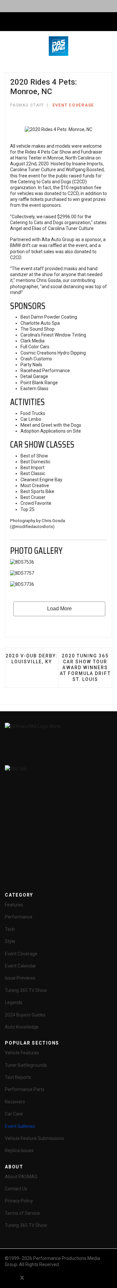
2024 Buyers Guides (25, 1014)
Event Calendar (20, 965)
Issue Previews (20, 978)
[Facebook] (10, 1277)
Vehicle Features (22, 1052)
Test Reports (18, 1077)
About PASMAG (21, 1176)
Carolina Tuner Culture (33, 169)
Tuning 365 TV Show (26, 990)
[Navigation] (7, 22)
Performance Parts (25, 1089)
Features (14, 904)
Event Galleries (20, 1126)
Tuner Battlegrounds (26, 1065)
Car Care (14, 1113)
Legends (13, 1002)
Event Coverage (74, 105)
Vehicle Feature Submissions (34, 1138)
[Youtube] (34, 1277)
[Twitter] (22, 1277)
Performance (18, 916)
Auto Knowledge (22, 1027)
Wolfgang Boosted (85, 169)
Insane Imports (87, 163)
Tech (10, 929)
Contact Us (16, 1188)
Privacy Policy (19, 1200)
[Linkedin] (45, 1277)
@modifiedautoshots (32, 526)
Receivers (15, 1101)
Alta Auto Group (58, 239)
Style (10, 941)
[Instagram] (57, 1277)
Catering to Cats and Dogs (44, 181)
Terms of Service (22, 1213)
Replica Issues (19, 1150)
